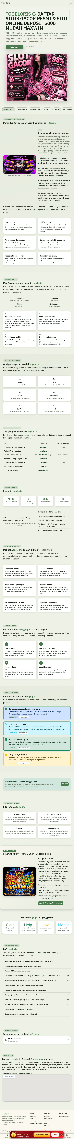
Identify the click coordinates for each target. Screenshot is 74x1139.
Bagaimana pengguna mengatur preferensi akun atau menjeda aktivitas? (30, 980)
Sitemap (46, 1125)
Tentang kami (33, 1116)
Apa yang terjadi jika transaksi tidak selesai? (21, 995)
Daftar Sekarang (42, 1134)
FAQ (45, 1123)
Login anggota (29, 46)
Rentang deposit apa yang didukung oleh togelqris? (23, 966)
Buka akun (14, 47)
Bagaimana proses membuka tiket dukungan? (21, 1014)
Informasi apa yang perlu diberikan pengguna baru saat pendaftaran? (29, 961)
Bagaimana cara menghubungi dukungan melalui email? (24, 985)
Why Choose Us (67, 109)
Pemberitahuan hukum (36, 1123)
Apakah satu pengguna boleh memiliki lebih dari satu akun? (25, 990)
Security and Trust (8, 109)
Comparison (47, 109)
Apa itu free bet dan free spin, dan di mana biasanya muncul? (26, 1004)
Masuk (55, 1134)
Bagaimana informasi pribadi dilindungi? (19, 1009)
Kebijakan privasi (34, 1121)
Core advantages (22, 109)
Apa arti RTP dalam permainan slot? (17, 971)
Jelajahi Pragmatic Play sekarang (50, 903)
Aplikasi (46, 1121)
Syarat (31, 1118)
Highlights (57, 109)
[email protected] (64, 1116)
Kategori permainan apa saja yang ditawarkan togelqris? (25, 1000)
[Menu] (71, 3)
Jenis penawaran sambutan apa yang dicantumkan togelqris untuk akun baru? (32, 976)
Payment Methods (35, 109)
